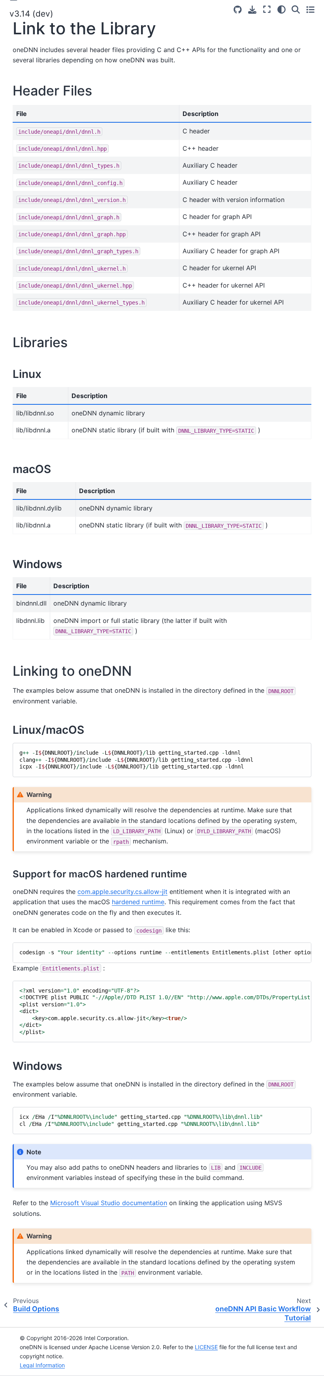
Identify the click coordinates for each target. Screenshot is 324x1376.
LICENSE (206, 1347)
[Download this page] (252, 9)
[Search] (295, 9)
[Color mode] (281, 9)
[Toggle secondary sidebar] (310, 9)
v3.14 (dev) (31, 14)
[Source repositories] (237, 9)
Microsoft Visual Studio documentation (108, 1203)
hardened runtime (138, 902)
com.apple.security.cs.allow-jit (122, 892)
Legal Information (42, 1365)
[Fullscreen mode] (267, 9)
